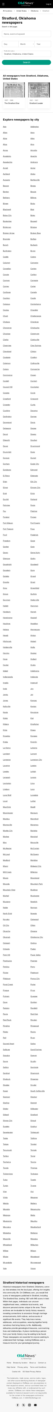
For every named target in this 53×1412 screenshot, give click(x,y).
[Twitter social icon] (24, 1405)
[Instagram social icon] (29, 1405)
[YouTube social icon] (35, 1405)
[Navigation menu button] (3, 4)
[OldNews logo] (26, 3)
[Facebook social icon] (18, 1405)
